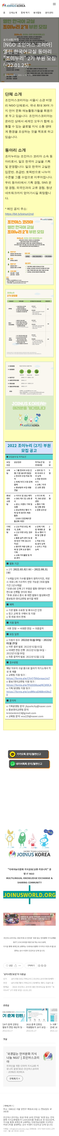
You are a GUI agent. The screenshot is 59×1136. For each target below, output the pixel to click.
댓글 (5, 1039)
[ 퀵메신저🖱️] (8, 1106)
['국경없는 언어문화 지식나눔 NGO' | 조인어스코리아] (20, 5)
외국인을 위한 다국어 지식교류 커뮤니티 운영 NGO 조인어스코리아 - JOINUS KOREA (23, 1069)
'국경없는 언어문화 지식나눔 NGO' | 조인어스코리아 (23, 1057)
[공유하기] (16, 965)
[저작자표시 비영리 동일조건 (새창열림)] (42, 965)
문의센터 (49, 12)
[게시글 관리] (20, 965)
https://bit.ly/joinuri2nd (19, 214)
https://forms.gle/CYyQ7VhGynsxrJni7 (28, 678)
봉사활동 (37, 12)
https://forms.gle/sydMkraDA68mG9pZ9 (28, 693)
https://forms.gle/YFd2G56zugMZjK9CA (28, 684)
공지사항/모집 (11, 40)
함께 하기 (25, 12)
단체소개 (13, 12)
